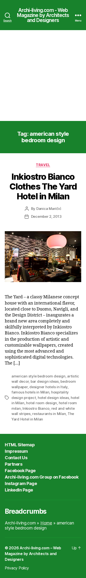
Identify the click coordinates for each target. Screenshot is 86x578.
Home (46, 522)
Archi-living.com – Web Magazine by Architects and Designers (33, 553)
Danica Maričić (48, 208)
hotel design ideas (53, 397)
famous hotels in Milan (30, 392)
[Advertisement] (43, 76)
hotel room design (41, 403)
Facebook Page (20, 470)
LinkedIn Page (19, 489)
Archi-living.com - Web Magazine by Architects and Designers (43, 15)
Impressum (16, 451)
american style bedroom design (38, 376)
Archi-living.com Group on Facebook (41, 477)
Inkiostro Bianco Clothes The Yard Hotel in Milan (43, 186)
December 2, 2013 (46, 216)
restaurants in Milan (49, 413)
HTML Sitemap (20, 444)
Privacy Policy (17, 568)
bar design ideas (45, 381)
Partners (13, 464)
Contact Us (16, 457)
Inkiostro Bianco (35, 408)
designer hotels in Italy (48, 387)
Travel (43, 165)
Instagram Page (21, 483)
